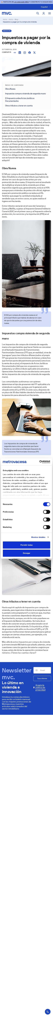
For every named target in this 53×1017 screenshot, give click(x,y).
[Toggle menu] (49, 13)
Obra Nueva (10, 89)
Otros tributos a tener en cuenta (19, 105)
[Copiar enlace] (15, 52)
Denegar (26, 553)
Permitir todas (26, 545)
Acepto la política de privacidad (40, 687)
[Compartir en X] (34, 52)
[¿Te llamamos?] (48, 1012)
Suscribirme (42, 678)
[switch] (46, 512)
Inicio (5, 19)
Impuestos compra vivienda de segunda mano (25, 93)
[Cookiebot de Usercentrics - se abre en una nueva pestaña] (39, 461)
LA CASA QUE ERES (21, 2)
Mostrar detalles (38, 537)
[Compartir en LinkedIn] (19, 52)
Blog (16, 19)
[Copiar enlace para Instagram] (24, 52)
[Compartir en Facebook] (29, 52)
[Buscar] (37, 13)
